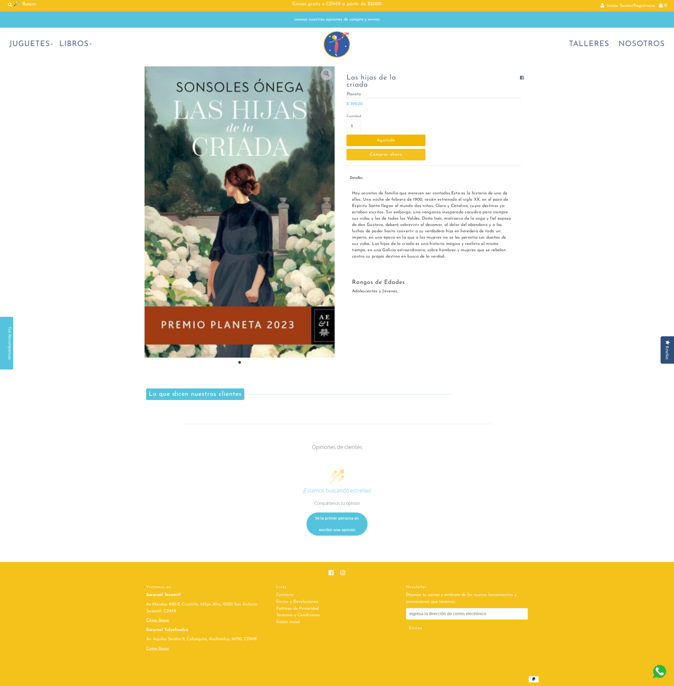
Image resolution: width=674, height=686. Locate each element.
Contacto (285, 595)
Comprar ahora (386, 154)
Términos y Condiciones (298, 615)
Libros (74, 44)
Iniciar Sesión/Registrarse (629, 6)
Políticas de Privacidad (297, 608)
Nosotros (641, 44)
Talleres (589, 44)
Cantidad (353, 116)
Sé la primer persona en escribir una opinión (337, 524)
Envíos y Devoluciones (297, 602)
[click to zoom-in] (326, 74)
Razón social (288, 622)
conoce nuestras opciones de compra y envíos (337, 19)
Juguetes (29, 44)
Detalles (356, 178)
